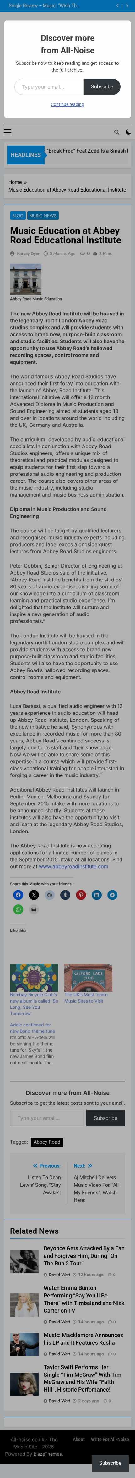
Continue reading (67, 104)
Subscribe (102, 87)
